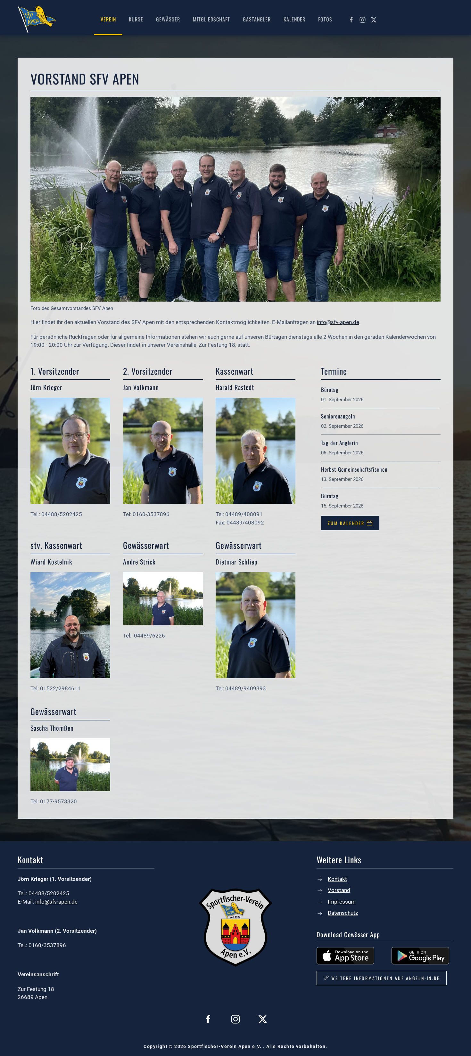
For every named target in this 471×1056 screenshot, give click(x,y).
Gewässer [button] (168, 19)
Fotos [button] (325, 19)
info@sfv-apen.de (338, 322)
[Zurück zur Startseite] (37, 19)
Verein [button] (108, 19)
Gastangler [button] (257, 19)
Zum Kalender (346, 523)
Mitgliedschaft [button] (211, 19)
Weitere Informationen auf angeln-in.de (385, 978)
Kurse (136, 19)
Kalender (294, 19)
